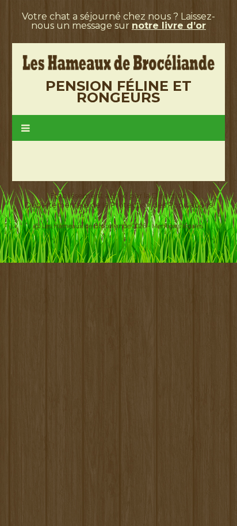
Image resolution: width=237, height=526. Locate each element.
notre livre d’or (169, 25)
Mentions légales (177, 226)
